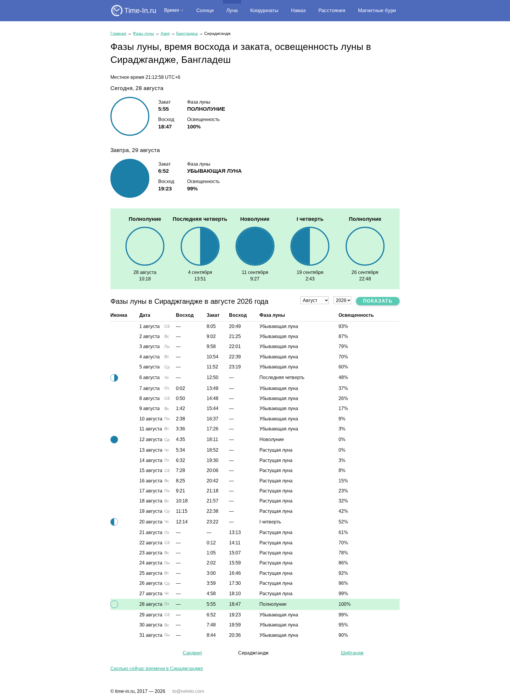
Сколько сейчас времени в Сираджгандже (156, 668)
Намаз (298, 10)
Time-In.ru (140, 10)
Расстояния (331, 10)
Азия (165, 33)
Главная (118, 33)
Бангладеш (187, 33)
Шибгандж (352, 652)
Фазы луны (143, 33)
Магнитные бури (377, 10)
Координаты (264, 10)
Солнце (205, 10)
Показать (378, 300)
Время (171, 10)
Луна (232, 10)
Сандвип (192, 652)
